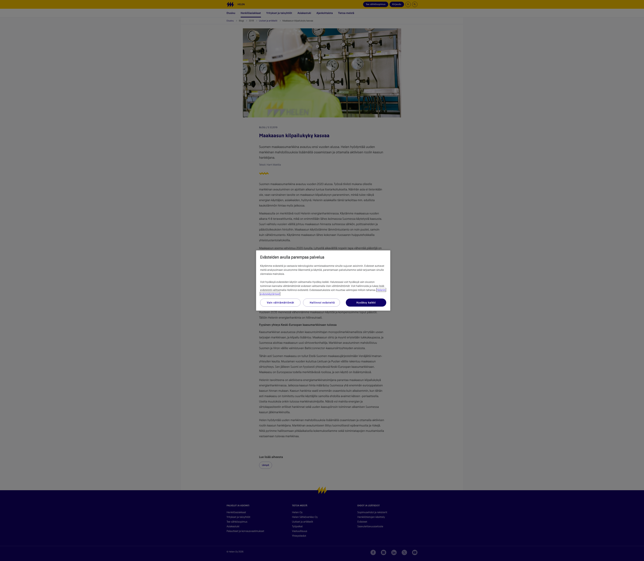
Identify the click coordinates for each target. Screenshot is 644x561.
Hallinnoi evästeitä (322, 302)
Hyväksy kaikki (366, 302)
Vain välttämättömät (280, 302)
